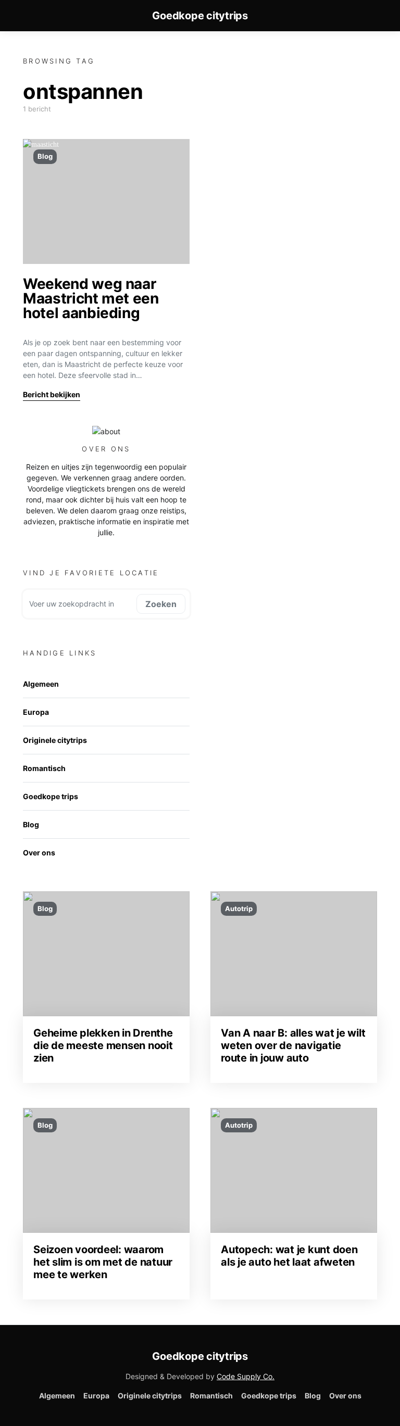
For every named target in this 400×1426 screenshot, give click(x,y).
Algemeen (41, 683)
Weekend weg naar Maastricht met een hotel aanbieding (91, 298)
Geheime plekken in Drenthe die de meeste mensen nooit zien (103, 1045)
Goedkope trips (50, 796)
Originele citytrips (55, 740)
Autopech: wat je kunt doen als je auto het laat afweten (289, 1255)
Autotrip (239, 908)
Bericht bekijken (51, 394)
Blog (45, 156)
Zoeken (161, 604)
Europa (36, 712)
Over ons (39, 852)
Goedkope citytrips (200, 15)
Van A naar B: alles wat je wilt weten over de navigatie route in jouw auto (293, 1045)
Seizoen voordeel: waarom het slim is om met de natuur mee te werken (102, 1262)
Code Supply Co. (245, 1376)
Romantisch (44, 768)
